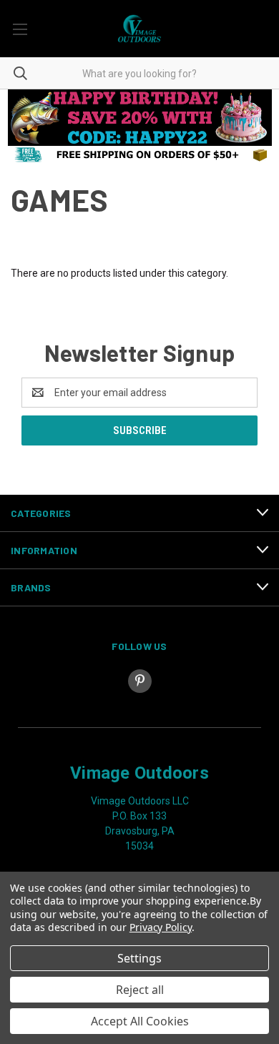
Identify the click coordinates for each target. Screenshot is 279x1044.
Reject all (140, 990)
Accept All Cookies (140, 1021)
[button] (140, 117)
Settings (139, 958)
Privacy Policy (160, 927)
